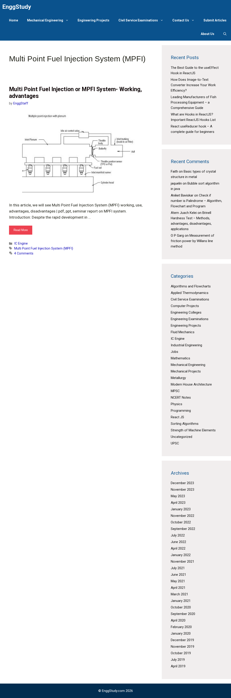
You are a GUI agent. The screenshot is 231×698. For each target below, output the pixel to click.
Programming (181, 411)
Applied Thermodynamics (189, 293)
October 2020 (181, 607)
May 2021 (178, 581)
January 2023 (181, 509)
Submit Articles (214, 20)
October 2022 (181, 522)
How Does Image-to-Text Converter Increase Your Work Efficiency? (193, 85)
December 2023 (182, 483)
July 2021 (178, 568)
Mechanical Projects (186, 371)
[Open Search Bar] (225, 34)
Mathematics (180, 358)
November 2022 (182, 516)
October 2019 (181, 653)
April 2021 (178, 588)
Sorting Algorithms (185, 424)
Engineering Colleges (186, 312)
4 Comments (23, 253)
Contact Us (180, 20)
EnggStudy (16, 6)
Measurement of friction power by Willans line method (192, 240)
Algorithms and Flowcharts (191, 286)
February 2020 (181, 627)
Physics (176, 404)
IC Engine (21, 243)
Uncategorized (181, 437)
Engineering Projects (93, 20)
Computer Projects (185, 306)
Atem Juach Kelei (184, 213)
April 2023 (178, 503)
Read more (23, 231)
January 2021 (181, 601)
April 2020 (178, 620)
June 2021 (178, 575)
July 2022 (178, 535)
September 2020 (183, 614)
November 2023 (182, 490)
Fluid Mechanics (182, 332)
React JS (177, 417)
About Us (207, 34)
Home (13, 20)
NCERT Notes (181, 397)
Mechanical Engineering (45, 20)
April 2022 (178, 548)
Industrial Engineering (186, 345)
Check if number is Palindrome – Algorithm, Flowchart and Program (196, 200)
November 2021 (182, 561)
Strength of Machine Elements (193, 430)
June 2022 (178, 542)
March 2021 (179, 594)
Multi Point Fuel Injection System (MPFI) (43, 248)
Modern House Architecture (191, 384)
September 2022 (183, 529)
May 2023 (178, 496)
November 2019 (182, 647)
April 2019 (178, 666)
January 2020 (181, 633)
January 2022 (181, 555)
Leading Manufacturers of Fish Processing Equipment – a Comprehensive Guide (193, 102)
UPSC (175, 443)
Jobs (174, 352)
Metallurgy (178, 378)
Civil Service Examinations (138, 20)
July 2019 (178, 660)
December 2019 (182, 640)
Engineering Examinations (189, 319)
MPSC (175, 391)
